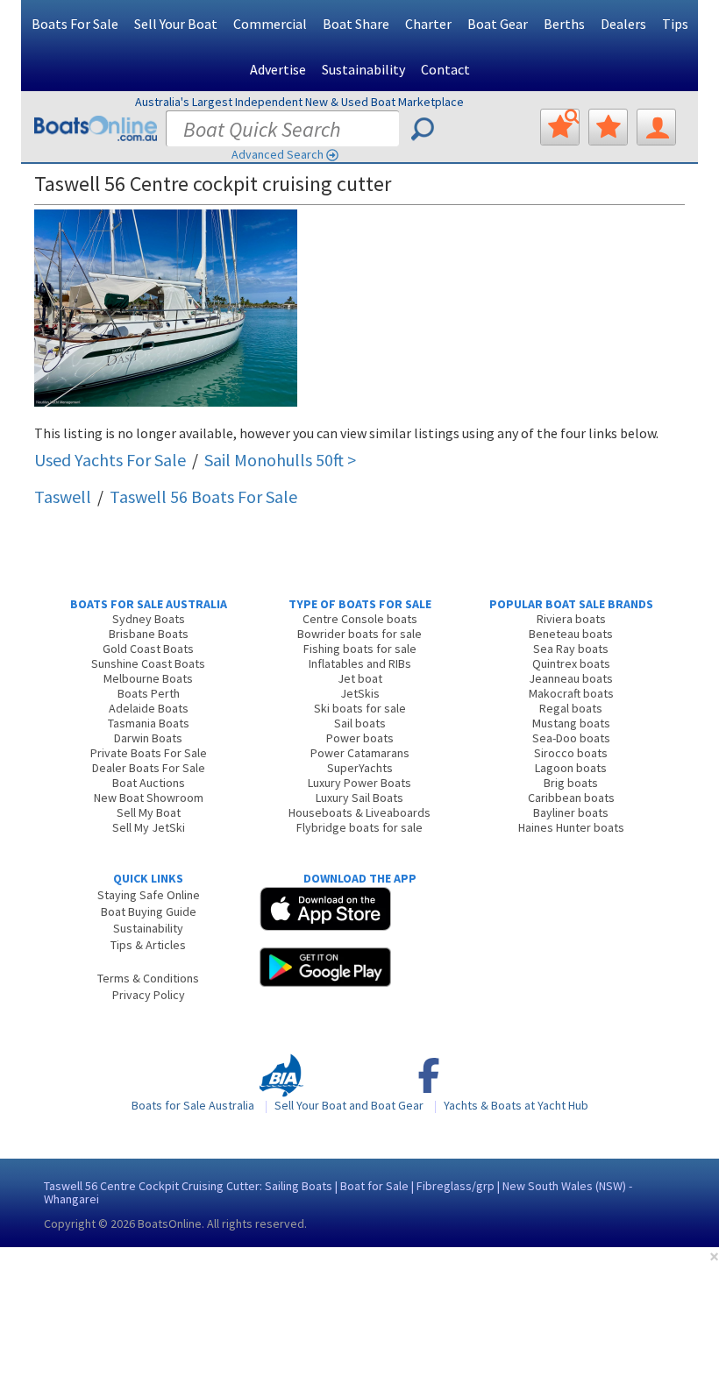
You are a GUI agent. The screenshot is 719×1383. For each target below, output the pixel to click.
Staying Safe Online (148, 895)
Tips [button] (675, 23)
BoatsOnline (170, 1223)
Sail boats (360, 723)
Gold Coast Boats (148, 648)
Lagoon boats (571, 768)
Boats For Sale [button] (75, 23)
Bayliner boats (571, 812)
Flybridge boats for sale (359, 827)
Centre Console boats (360, 619)
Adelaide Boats (149, 708)
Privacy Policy (148, 995)
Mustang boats (571, 723)
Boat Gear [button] (497, 23)
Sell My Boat (149, 812)
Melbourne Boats (148, 678)
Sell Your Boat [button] (175, 23)
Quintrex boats (571, 663)
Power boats (360, 738)
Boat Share (356, 23)
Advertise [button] (278, 69)
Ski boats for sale (360, 708)
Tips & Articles (148, 945)
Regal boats (570, 708)
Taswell (62, 496)
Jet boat (360, 678)
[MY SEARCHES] (560, 127)
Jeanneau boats (571, 678)
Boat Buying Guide (148, 911)
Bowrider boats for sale (359, 634)
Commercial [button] (270, 23)
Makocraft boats (571, 693)
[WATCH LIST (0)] (608, 127)
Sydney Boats (148, 619)
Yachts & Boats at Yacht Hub (516, 1105)
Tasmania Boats (148, 723)
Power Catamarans (359, 753)
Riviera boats (571, 619)
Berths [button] (564, 23)
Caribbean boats (571, 797)
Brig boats (571, 783)
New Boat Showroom (148, 797)
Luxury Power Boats (359, 783)
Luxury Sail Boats (359, 797)
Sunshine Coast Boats (148, 663)
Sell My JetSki (148, 827)
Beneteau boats (571, 634)
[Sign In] (656, 127)
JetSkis (360, 693)
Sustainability (363, 69)
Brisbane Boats (149, 634)
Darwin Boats (148, 738)
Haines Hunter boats (571, 827)
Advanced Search (277, 154)
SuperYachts (360, 768)
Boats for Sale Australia (193, 1105)
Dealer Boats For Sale (148, 768)
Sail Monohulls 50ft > (280, 460)
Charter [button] (428, 23)
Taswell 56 (203, 496)
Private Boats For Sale (148, 753)
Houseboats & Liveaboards (359, 812)
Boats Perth (148, 693)
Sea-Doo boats (571, 738)
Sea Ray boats (571, 648)
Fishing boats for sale (359, 648)
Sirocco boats (571, 753)
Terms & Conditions (148, 978)
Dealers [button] (623, 23)
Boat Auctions (148, 783)
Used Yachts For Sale (110, 460)
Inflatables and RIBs (360, 663)
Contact (445, 69)
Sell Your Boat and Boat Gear (349, 1105)
